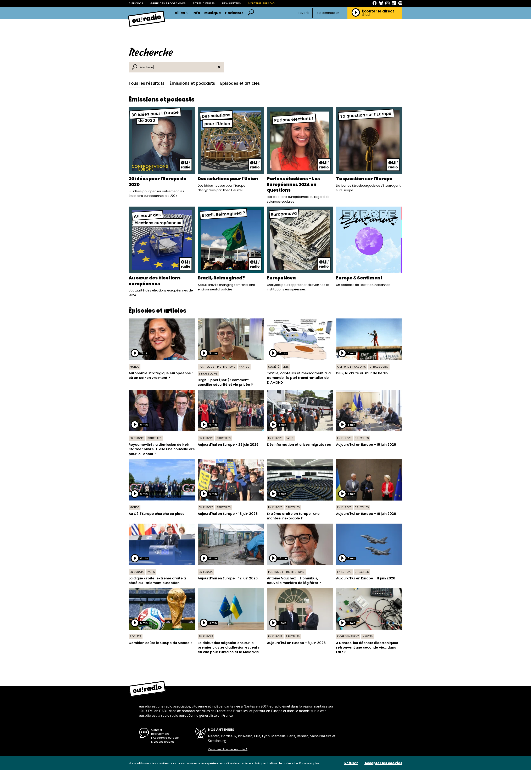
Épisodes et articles (240, 83)
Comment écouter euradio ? (227, 749)
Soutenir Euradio (261, 3)
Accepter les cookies (383, 763)
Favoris (303, 12)
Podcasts (234, 13)
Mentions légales (162, 742)
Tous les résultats (146, 83)
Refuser (351, 763)
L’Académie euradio (165, 738)
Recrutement (160, 734)
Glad (366, 14)
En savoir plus (309, 763)
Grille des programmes (168, 3)
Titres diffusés (204, 3)
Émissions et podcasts (192, 83)
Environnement (348, 636)
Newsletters (231, 3)
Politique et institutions (217, 366)
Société (274, 366)
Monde (134, 366)
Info (196, 13)
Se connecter (328, 13)
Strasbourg (208, 373)
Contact (156, 730)
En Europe (137, 438)
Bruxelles (154, 438)
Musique (212, 13)
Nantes (244, 366)
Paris (290, 438)
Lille (286, 366)
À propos (136, 3)
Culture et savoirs (351, 366)
